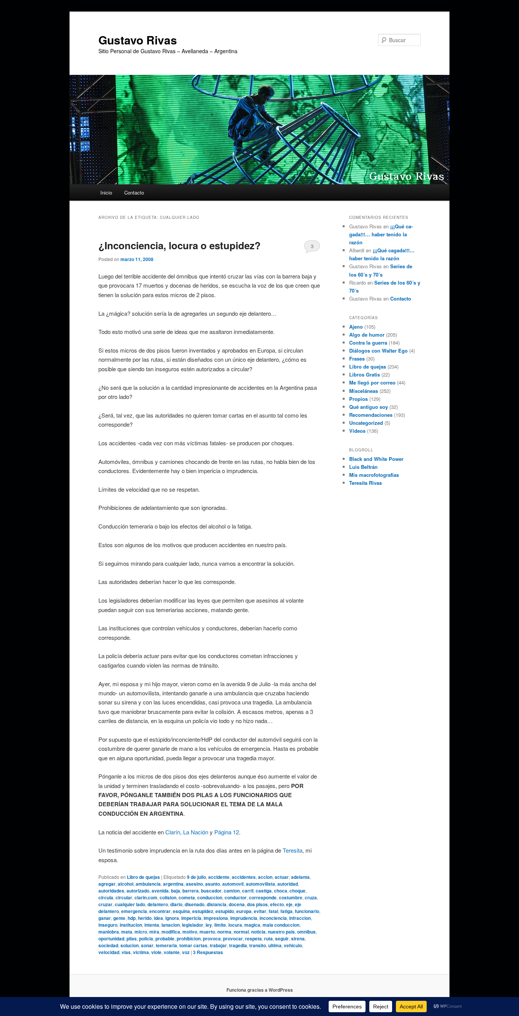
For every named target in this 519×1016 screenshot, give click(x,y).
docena (237, 904)
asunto (212, 883)
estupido (224, 911)
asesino (194, 883)
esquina (181, 911)
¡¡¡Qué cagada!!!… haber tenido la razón (381, 234)
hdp (132, 918)
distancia (216, 904)
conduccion (209, 897)
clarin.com (145, 897)
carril (247, 890)
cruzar (105, 904)
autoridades (111, 890)
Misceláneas (363, 390)
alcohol (125, 883)
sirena (298, 938)
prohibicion (189, 938)
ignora (172, 918)
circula (105, 897)
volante (172, 952)
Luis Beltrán (363, 466)
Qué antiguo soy (368, 406)
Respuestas (208, 952)
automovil (233, 883)
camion (232, 890)
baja (175, 890)
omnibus (306, 931)
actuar (282, 877)
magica (252, 924)
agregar (107, 883)
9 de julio (196, 877)
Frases (357, 358)
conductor (236, 897)
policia (146, 938)
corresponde (263, 897)
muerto (207, 931)
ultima (275, 945)
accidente (218, 877)
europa (244, 911)
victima (141, 952)
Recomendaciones (370, 414)
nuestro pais (281, 931)
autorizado (138, 890)
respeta (253, 938)
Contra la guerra (368, 342)
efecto (277, 904)
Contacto (134, 192)
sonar (147, 945)
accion (265, 877)
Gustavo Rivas (137, 40)
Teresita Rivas (365, 482)
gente (119, 918)
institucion (131, 924)
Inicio (106, 192)
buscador (211, 890)
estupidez (202, 911)
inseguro (107, 924)
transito (257, 945)
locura (235, 924)
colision (168, 897)
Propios (358, 398)
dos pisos (257, 904)
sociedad (108, 945)
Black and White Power (376, 458)
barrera (190, 890)
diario (176, 904)
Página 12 (226, 832)
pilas (132, 938)
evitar (260, 911)
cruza (311, 897)
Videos (357, 430)
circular (124, 897)
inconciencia (273, 918)
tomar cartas (193, 945)
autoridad (287, 883)
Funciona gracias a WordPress (259, 989)
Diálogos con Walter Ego (378, 350)
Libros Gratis (364, 374)
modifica (170, 931)
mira (154, 931)
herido (145, 918)
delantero (157, 904)
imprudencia (243, 918)
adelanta (300, 877)
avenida (160, 890)
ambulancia (148, 883)
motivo (189, 931)
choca (280, 890)
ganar (104, 918)
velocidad (108, 952)
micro (140, 931)
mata (126, 931)
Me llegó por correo (372, 382)
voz (186, 952)
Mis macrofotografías (374, 474)
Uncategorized (366, 422)
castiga (264, 890)
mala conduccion (281, 924)
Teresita (292, 850)
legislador (192, 924)
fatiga (286, 911)
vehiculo (293, 945)
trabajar (218, 945)
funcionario (307, 911)
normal (241, 931)
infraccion (300, 918)
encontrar (160, 911)
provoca (212, 938)
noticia (258, 931)
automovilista (260, 883)
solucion (129, 945)
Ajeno (356, 326)
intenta (151, 924)
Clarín (172, 832)
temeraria (166, 945)
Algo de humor (367, 334)
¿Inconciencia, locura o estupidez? (179, 245)
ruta (268, 938)
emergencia (134, 911)
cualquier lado (130, 904)
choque (297, 890)
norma (224, 931)
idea (158, 918)
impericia (191, 918)
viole (156, 952)
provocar (233, 938)
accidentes (244, 877)
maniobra (108, 931)
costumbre (290, 897)
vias (126, 952)
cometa (187, 897)
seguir (282, 938)
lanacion (170, 924)
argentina (173, 883)
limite (220, 924)
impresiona (216, 918)
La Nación (195, 832)
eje (289, 904)
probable (164, 938)
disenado (194, 904)
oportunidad (111, 938)
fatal (273, 911)
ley (209, 924)
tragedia (238, 945)
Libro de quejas (143, 877)
